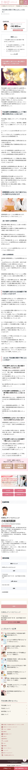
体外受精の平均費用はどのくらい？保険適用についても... (16, 672)
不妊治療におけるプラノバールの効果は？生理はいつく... (16, 685)
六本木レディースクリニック (8, 567)
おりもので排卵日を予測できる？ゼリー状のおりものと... (16, 640)
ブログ (4, 743)
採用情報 (4, 745)
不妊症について (5, 708)
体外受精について (6, 711)
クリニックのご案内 (14, 622)
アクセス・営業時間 (7, 729)
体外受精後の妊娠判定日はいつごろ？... (16, 692)
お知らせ (4, 736)
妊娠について (4, 714)
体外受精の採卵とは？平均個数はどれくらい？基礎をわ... (16, 653)
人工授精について (8, 494)
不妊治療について (6, 705)
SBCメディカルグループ (7, 752)
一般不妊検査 (8, 490)
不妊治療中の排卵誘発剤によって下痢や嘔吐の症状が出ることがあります (15, 45)
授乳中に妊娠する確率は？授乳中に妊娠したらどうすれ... (16, 647)
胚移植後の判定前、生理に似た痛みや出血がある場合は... (16, 660)
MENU (25, 3)
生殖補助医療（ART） (20, 494)
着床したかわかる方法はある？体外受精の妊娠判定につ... (16, 666)
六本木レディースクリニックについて (10, 726)
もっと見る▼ (14, 54)
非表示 (15, 37)
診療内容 (4, 731)
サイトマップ (5, 750)
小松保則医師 (5, 592)
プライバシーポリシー (7, 748)
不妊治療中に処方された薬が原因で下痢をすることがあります (14, 40)
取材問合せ (5, 738)
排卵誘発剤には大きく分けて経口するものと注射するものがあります (15, 50)
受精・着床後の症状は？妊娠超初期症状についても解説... (16, 679)
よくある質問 (5, 741)
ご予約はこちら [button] (7, 768)
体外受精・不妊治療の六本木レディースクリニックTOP (13, 724)
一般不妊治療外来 (20, 490)
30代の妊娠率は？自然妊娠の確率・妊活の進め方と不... (16, 634)
